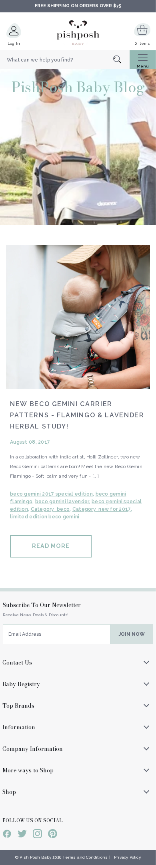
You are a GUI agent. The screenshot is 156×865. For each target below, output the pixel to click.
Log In (14, 43)
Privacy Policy (127, 857)
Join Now (132, 634)
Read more (51, 546)
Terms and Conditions (85, 857)
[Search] (121, 60)
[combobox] (65, 59)
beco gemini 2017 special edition (51, 494)
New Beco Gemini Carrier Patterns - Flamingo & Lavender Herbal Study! (77, 415)
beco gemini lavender (62, 501)
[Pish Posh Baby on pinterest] (52, 835)
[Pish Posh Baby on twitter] (22, 835)
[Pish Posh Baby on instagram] (37, 835)
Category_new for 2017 (101, 509)
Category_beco (50, 509)
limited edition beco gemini (45, 517)
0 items (142, 43)
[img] (78, 317)
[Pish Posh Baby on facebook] (7, 835)
